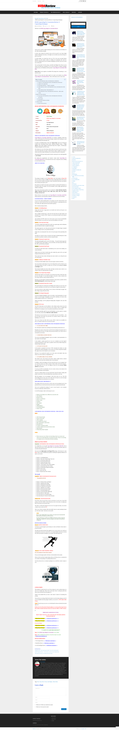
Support (80, 12)
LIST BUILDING (75, 178)
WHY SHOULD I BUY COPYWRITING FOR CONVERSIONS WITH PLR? (51, 87)
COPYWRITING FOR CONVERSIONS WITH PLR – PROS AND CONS (50, 92)
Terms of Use (54, 719)
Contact (53, 720)
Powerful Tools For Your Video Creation (78, 185)
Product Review (44, 12)
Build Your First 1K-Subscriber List (77, 161)
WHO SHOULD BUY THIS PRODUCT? (46, 89)
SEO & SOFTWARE (75, 186)
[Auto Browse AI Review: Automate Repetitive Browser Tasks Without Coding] (74, 82)
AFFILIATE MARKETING (76, 158)
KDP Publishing (74, 174)
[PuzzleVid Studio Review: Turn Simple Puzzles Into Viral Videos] (74, 143)
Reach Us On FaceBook (76, 17)
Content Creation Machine (76, 162)
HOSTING (74, 171)
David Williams (39, 26)
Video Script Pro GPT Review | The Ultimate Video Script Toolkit (43, 653)
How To (73, 172)
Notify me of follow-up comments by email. (44, 704)
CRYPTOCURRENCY (75, 165)
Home (36, 12)
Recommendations (55, 12)
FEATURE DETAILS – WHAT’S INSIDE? (46, 85)
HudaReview (34, 728)
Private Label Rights (48, 681)
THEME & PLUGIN (75, 191)
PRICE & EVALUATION (41, 94)
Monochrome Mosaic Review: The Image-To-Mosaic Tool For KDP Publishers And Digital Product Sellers (80, 129)
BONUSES (74, 12)
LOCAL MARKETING (75, 179)
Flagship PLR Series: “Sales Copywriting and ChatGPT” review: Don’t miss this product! (47, 650)
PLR (53, 26)
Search (78, 26)
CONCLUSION (39, 101)
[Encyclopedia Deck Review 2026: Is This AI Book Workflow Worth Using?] (74, 119)
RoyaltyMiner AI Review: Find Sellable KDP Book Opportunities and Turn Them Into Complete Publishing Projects (81, 107)
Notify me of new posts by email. (42, 706)
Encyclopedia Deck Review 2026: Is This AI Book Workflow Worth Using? (81, 118)
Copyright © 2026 (83, 728)
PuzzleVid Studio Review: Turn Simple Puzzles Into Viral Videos (81, 142)
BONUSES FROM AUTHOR (43, 100)
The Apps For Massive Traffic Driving (77, 189)
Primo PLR (42, 681)
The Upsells (40, 98)
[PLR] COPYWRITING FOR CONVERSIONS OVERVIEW (47, 81)
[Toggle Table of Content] (64, 79)
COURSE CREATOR (75, 164)
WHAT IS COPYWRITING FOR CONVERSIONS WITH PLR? (50, 82)
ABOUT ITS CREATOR (42, 83)
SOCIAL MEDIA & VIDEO (76, 188)
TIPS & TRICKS (66, 12)
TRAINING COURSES (75, 195)
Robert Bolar (55, 681)
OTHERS (73, 181)
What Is (73, 198)
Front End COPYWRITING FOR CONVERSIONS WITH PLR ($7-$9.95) (50, 96)
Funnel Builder (74, 168)
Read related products (42, 103)
